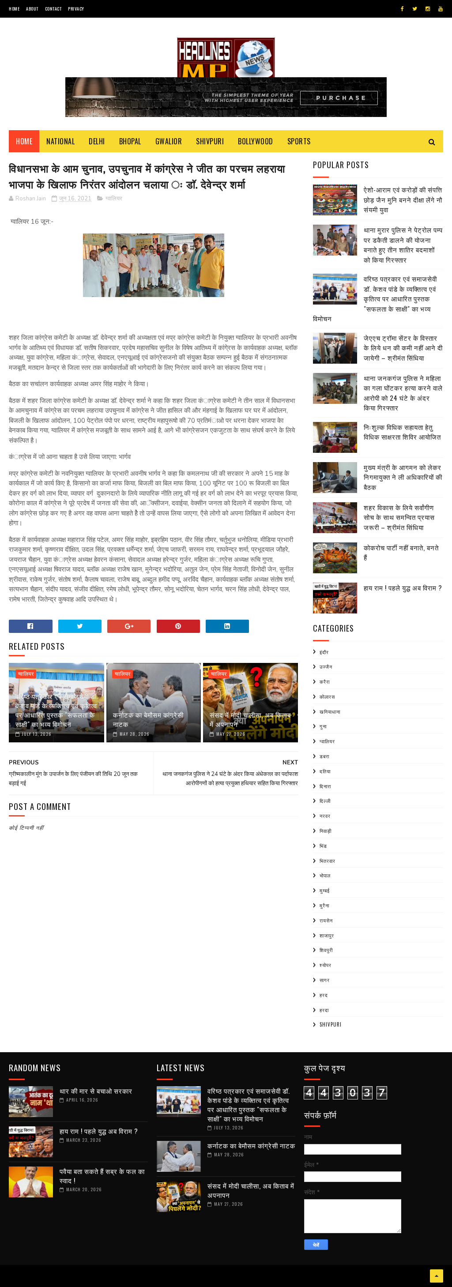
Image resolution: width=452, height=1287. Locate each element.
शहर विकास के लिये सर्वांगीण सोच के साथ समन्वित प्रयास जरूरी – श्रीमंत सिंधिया (399, 517)
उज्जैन (326, 666)
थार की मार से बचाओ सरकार (96, 1090)
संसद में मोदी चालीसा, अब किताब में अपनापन (250, 719)
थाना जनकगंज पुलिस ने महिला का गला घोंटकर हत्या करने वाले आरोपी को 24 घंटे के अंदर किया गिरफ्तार (403, 393)
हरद (324, 994)
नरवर (325, 815)
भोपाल (325, 875)
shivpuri (331, 1024)
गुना (323, 726)
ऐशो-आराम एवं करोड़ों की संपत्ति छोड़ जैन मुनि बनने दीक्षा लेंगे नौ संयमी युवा (403, 199)
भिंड (323, 845)
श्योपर (325, 964)
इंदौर (324, 651)
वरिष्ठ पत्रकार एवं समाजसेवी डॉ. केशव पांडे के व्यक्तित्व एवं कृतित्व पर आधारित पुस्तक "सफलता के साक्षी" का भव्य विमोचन (56, 710)
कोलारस (327, 696)
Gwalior (168, 141)
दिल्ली (325, 800)
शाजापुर (327, 935)
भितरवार (327, 860)
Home (14, 8)
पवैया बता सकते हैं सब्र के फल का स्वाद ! (102, 1175)
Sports (299, 141)
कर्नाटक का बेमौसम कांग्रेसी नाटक (148, 719)
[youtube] (440, 9)
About (32, 8)
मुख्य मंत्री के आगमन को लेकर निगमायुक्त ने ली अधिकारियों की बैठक (403, 477)
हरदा (324, 1009)
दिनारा (325, 786)
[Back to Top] (436, 1276)
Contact (53, 8)
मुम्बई (325, 890)
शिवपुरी (326, 949)
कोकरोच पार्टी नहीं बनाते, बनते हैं (401, 552)
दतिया (325, 771)
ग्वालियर (113, 199)
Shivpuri (210, 141)
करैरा (325, 681)
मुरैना (324, 905)
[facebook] (402, 9)
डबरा (324, 756)
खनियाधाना (330, 711)
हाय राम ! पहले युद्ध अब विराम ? (403, 587)
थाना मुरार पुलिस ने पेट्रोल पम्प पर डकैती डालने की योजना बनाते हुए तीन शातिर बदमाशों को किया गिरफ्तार (403, 244)
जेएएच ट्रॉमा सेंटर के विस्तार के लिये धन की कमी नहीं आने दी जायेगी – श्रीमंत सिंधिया (403, 347)
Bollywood (255, 141)
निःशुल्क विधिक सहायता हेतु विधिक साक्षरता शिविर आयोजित (402, 432)
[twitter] (414, 9)
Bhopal (130, 141)
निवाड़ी (325, 830)
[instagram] (427, 9)
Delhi (97, 141)
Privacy (76, 8)
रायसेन (326, 920)
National (60, 141)
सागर (325, 979)
